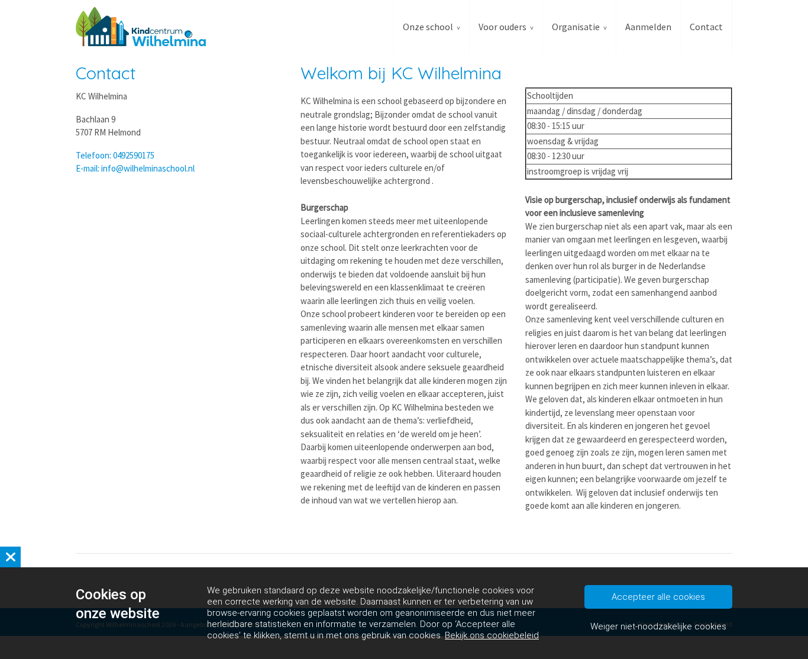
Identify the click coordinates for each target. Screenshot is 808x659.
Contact (706, 27)
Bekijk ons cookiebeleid (492, 635)
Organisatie (576, 27)
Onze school (428, 27)
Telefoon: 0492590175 (115, 155)
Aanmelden (648, 27)
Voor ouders (502, 27)
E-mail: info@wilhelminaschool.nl (135, 168)
